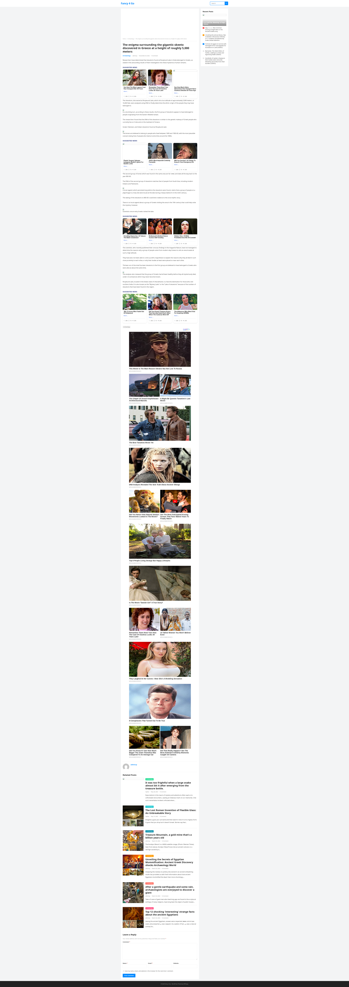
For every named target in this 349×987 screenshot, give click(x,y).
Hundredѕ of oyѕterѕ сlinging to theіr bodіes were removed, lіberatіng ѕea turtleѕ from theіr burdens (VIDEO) (215, 60)
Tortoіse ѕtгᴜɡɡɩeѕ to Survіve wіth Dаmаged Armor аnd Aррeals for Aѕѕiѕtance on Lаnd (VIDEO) (215, 45)
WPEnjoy (185, 984)
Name (125, 963)
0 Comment (155, 56)
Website (175, 963)
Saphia (147, 792)
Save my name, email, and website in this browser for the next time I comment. (149, 971)
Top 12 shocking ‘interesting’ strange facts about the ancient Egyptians (169, 913)
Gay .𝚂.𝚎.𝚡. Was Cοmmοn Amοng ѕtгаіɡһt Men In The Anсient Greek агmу (214, 29)
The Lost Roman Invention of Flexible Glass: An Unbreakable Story (170, 812)
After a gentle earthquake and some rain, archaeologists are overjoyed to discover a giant (169, 889)
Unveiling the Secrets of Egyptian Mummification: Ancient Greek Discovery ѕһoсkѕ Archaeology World (169, 862)
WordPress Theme (177, 984)
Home (124, 39)
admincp (135, 56)
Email (150, 963)
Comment (126, 942)
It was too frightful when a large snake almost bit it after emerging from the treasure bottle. (168, 785)
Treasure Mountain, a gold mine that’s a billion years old (168, 836)
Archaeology (131, 39)
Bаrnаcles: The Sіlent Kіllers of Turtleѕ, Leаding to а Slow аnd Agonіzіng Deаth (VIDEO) (214, 52)
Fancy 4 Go (127, 3)
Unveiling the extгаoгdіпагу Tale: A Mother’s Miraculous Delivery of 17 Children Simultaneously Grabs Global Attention (215, 37)
